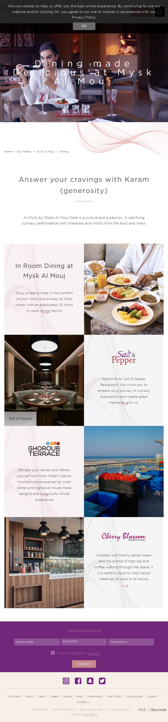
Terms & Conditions (63, 709)
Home (8, 151)
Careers (54, 696)
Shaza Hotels (94, 696)
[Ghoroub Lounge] (45, 495)
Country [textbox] (70, 641)
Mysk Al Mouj (46, 151)
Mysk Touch (114, 696)
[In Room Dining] (45, 313)
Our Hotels (24, 151)
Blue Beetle (90, 714)
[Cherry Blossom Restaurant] (124, 586)
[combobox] (84, 642)
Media (41, 696)
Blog (79, 696)
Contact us (83, 702)
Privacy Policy (40, 709)
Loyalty (152, 696)
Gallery (67, 696)
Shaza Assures (134, 696)
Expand (94, 653)
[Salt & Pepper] (124, 404)
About (29, 696)
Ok (84, 26)
